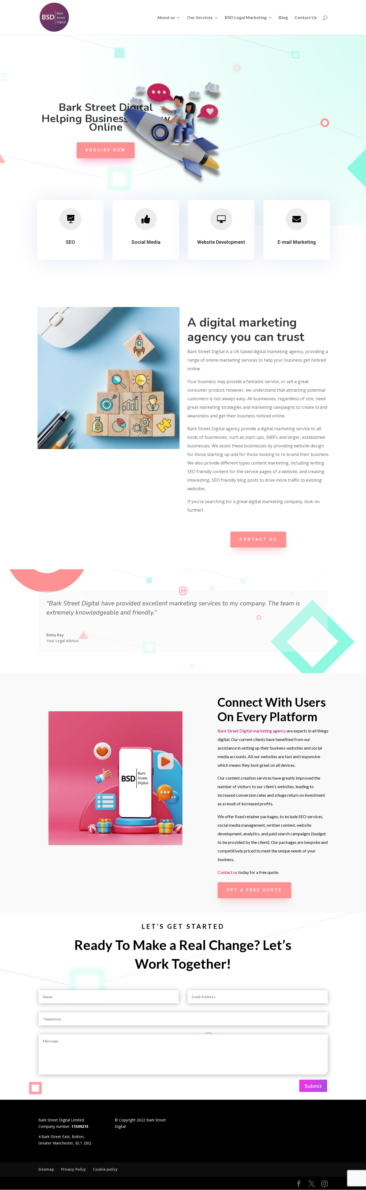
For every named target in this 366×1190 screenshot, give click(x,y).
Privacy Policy (73, 1169)
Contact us (258, 539)
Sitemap (46, 1169)
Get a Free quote (254, 890)
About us (166, 18)
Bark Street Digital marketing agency (252, 730)
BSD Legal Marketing (246, 18)
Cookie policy (105, 1169)
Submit (313, 1086)
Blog (283, 18)
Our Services (200, 18)
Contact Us (305, 18)
